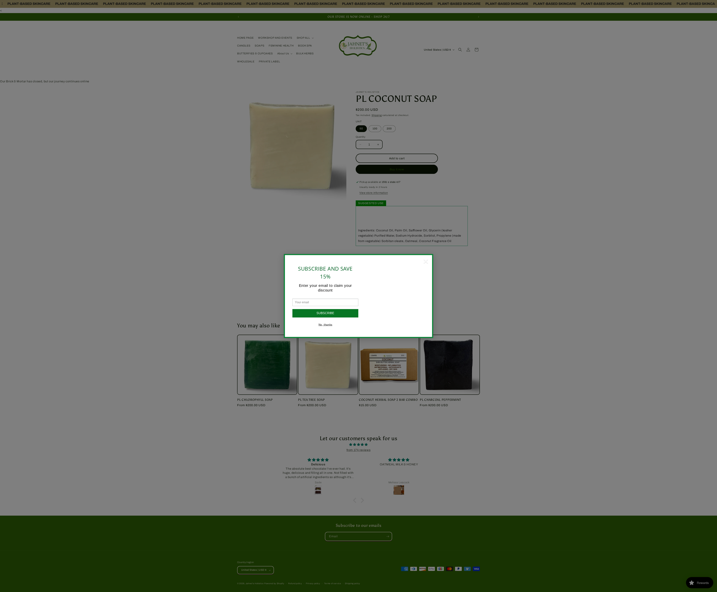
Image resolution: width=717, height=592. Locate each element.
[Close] (425, 262)
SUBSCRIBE (325, 313)
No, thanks (325, 324)
